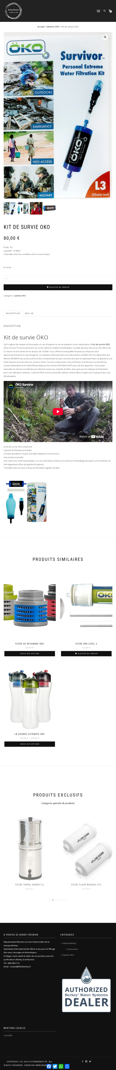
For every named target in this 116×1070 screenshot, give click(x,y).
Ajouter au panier (59, 287)
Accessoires (72, 949)
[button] (105, 37)
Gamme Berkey (69, 943)
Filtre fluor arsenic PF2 (86, 885)
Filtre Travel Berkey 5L (29, 885)
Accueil (40, 26)
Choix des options (29, 654)
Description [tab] (13, 313)
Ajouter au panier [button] (88, 654)
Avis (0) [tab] (29, 313)
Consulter (8, 1035)
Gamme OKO (52, 26)
